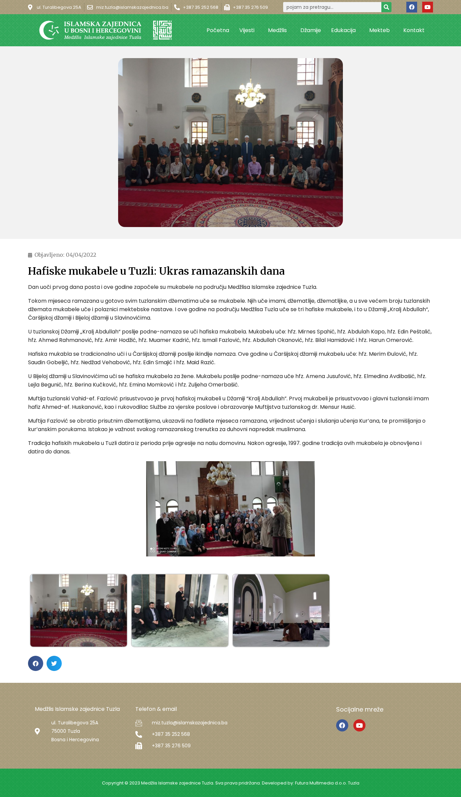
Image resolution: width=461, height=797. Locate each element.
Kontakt (414, 30)
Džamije (310, 30)
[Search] (386, 7)
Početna (218, 30)
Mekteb (379, 30)
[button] (35, 663)
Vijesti (246, 30)
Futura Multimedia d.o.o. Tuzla (327, 783)
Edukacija (343, 30)
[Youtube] (427, 7)
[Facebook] (411, 7)
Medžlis (277, 30)
